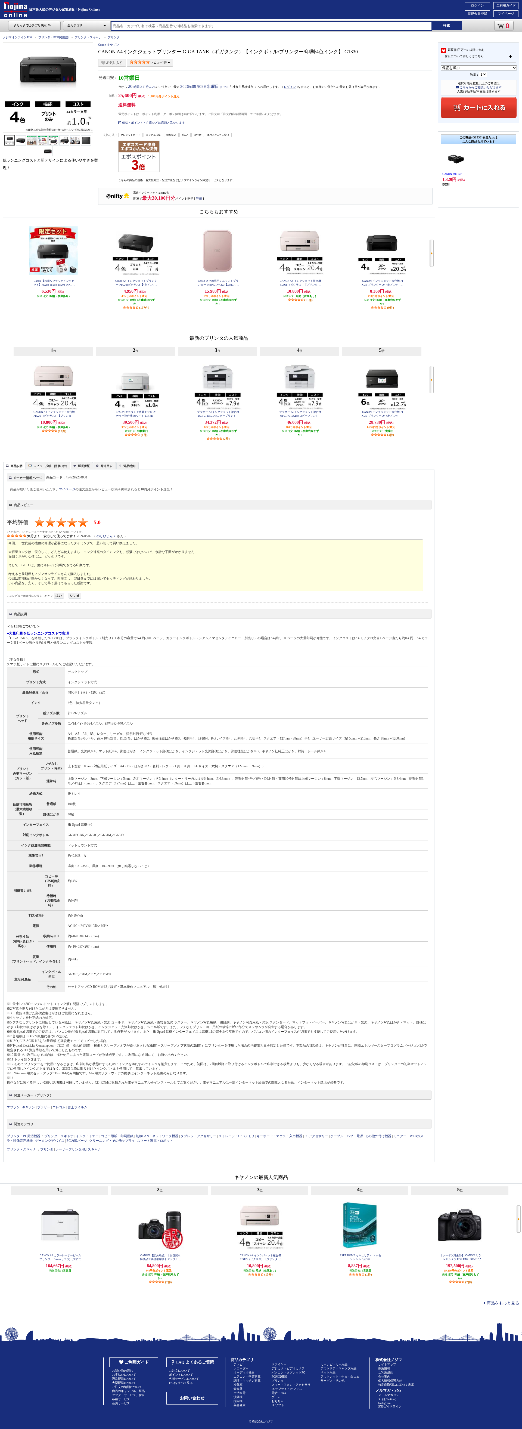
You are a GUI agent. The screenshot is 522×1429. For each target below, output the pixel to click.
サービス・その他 (332, 1380)
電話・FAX (279, 1392)
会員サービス (121, 1403)
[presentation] (14, 465)
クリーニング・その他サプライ (112, 1141)
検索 (446, 25)
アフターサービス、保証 (128, 1395)
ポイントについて (181, 1374)
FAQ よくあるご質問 (195, 1362)
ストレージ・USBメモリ (236, 1136)
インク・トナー (87, 1136)
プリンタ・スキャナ (88, 37)
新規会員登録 (477, 14)
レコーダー (241, 1368)
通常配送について (124, 1378)
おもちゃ (278, 1401)
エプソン (13, 1107)
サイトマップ (387, 1364)
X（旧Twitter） (388, 1399)
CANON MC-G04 (452, 173)
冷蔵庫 (238, 1384)
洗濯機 (238, 1397)
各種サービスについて (184, 1378)
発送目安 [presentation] (107, 466)
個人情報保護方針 (390, 1380)
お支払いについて (124, 1374)
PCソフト (278, 1405)
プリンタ (114, 37)
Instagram (384, 1403)
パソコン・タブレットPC (288, 1372)
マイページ (506, 14)
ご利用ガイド (506, 5)
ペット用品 (328, 1372)
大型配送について (124, 1382)
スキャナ (94, 1149)
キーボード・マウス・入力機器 (280, 1136)
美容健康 (240, 1405)
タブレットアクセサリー (198, 1136)
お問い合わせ (192, 1398)
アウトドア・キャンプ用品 (338, 1368)
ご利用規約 (385, 1372)
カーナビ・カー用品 (334, 1364)
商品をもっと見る (502, 1303)
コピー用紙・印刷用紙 (117, 1136)
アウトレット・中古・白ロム (340, 1376)
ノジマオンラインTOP (17, 37)
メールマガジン (388, 1395)
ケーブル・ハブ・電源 (346, 1136)
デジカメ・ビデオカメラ (288, 1368)
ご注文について (179, 1370)
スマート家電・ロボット (155, 1141)
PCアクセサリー (316, 1136)
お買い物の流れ (122, 1370)
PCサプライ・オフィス (287, 1388)
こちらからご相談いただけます (480, 87)
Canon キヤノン (108, 44)
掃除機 (238, 1401)
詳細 (199, 198)
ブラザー (43, 1107)
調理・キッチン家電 (247, 1380)
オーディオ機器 (244, 1372)
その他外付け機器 (378, 1136)
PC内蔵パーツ (77, 1141)
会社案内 (384, 1376)
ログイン (477, 5)
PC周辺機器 (279, 1376)
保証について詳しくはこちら (464, 56)
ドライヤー (279, 1364)
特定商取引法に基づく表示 (396, 1384)
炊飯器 (238, 1388)
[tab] (14, 465)
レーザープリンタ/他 (70, 1149)
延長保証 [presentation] (84, 466)
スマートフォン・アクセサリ (291, 1384)
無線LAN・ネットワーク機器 (157, 1136)
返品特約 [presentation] (129, 466)
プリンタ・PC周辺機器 (53, 37)
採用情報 (384, 1368)
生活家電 (240, 1392)
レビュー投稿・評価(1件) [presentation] (50, 466)
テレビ (238, 1364)
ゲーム (276, 1397)
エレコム (59, 1107)
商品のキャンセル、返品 (128, 1391)
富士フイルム (77, 1107)
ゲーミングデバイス (49, 1141)
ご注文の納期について (127, 1386)
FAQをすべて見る (181, 1382)
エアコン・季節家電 (247, 1376)
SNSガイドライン (390, 1406)
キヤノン (28, 1107)
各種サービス (121, 1399)
